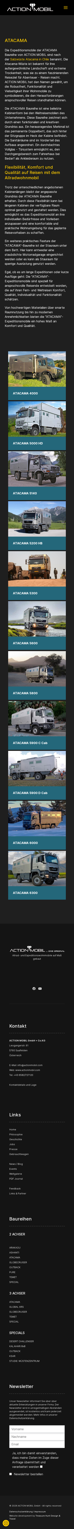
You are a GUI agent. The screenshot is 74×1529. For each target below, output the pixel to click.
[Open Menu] (66, 7)
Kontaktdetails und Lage (22, 1084)
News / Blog (16, 1164)
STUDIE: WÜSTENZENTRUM (24, 1361)
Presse (13, 1149)
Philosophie (16, 1134)
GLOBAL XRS (16, 1306)
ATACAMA (14, 1257)
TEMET (13, 1277)
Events (13, 1168)
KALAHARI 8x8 (17, 1346)
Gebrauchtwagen (19, 1154)
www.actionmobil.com (27, 1070)
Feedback (15, 1188)
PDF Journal (16, 1178)
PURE (12, 1272)
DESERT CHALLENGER (21, 1341)
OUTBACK (14, 1267)
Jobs (12, 1144)
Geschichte (15, 1139)
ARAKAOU (14, 1247)
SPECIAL (14, 1282)
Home (12, 1129)
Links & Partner (17, 1193)
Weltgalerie (15, 1173)
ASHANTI (14, 1252)
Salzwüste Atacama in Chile (29, 59)
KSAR (12, 1356)
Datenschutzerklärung (21, 1418)
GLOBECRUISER (18, 1262)
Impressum (40, 1511)
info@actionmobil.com (30, 1065)
